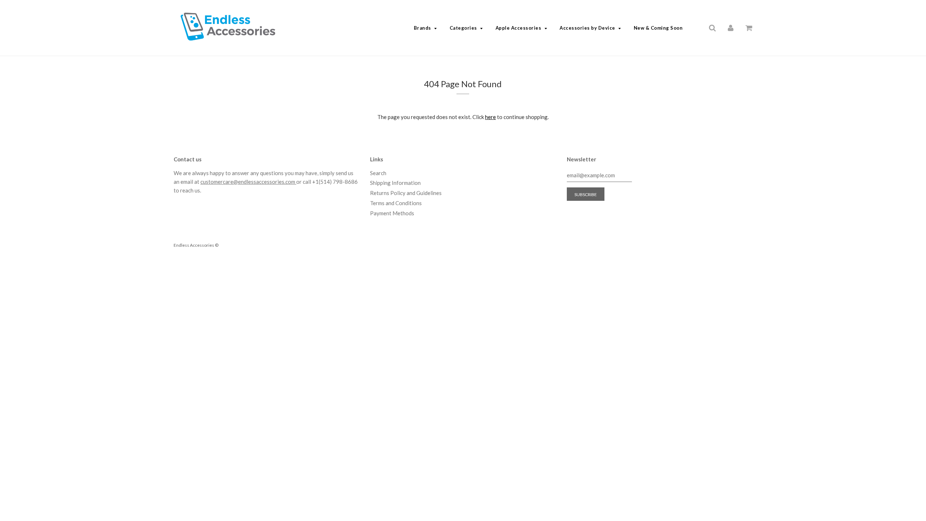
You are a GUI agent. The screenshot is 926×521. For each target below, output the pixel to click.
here (490, 117)
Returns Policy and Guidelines (406, 193)
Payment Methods (392, 213)
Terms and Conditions (396, 203)
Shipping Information (395, 182)
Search (378, 173)
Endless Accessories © (196, 245)
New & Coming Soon (658, 28)
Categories (463, 28)
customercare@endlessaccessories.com (248, 181)
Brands (422, 28)
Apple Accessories (518, 28)
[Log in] (731, 27)
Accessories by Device (587, 28)
